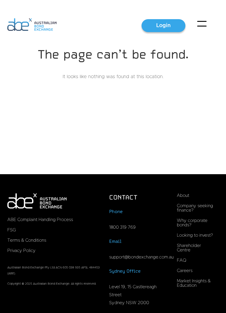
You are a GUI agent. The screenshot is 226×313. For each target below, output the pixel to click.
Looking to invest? (195, 235)
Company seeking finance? (195, 208)
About (183, 195)
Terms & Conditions (26, 240)
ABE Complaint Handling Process (40, 220)
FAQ (181, 260)
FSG (11, 230)
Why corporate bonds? (192, 222)
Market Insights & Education (194, 283)
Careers (184, 270)
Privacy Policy (21, 250)
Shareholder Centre (189, 247)
